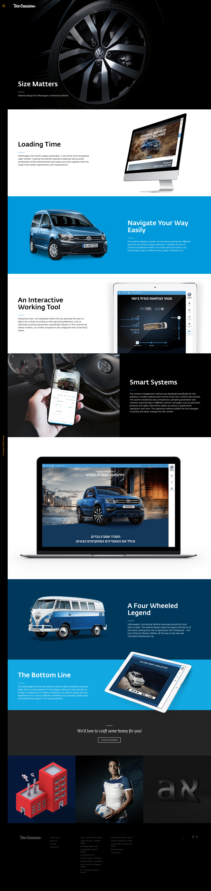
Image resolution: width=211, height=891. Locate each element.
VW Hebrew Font (87, 855)
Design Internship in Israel (121, 838)
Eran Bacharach (117, 849)
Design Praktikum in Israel (121, 841)
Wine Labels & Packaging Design (90, 866)
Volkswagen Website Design (89, 851)
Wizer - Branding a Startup (91, 838)
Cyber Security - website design (90, 842)
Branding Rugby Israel (89, 846)
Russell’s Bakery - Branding (91, 861)
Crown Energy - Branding (90, 858)
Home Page (54, 838)
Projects (53, 844)
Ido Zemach (116, 853)
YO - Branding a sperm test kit (89, 871)
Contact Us (54, 847)
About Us (53, 841)
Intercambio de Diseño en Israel (121, 845)
